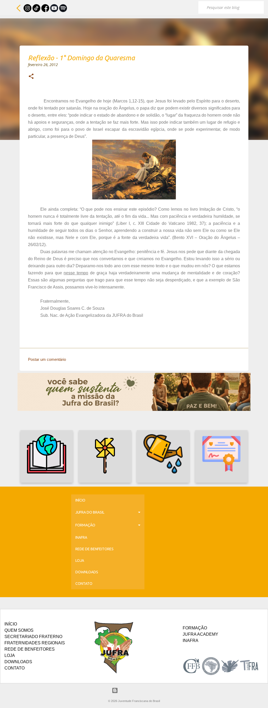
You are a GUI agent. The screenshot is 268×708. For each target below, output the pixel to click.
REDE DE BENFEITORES (94, 549)
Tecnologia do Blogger (137, 690)
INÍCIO (80, 500)
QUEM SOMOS (19, 630)
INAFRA (81, 537)
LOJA (79, 560)
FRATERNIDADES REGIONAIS (34, 643)
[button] (31, 76)
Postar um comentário (47, 359)
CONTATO (83, 583)
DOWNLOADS (86, 572)
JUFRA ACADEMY (200, 634)
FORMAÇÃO (85, 525)
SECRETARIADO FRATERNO (33, 636)
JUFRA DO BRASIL (89, 512)
